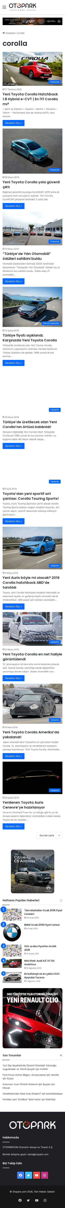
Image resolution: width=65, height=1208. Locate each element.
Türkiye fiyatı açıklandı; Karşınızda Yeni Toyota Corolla (30, 338)
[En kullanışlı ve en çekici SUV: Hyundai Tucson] (12, 977)
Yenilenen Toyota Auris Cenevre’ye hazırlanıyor (24, 805)
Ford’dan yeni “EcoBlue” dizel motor (22, 1099)
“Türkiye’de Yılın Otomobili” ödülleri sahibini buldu (27, 256)
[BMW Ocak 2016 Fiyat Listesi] (12, 932)
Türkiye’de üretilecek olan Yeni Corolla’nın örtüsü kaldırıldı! (30, 424)
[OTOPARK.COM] (22, 7)
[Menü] (4, 8)
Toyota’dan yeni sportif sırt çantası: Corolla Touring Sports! (31, 496)
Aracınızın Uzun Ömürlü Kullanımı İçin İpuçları (27, 1084)
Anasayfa (10, 33)
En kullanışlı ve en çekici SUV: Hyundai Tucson (42, 975)
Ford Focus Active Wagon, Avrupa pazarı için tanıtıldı (31, 1074)
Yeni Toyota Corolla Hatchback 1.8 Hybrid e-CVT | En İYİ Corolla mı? (30, 99)
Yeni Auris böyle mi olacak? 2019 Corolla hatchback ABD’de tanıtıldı (31, 582)
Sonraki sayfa (47, 835)
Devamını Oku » (13, 123)
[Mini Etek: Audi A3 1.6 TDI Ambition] (12, 963)
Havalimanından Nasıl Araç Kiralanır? (22, 1093)
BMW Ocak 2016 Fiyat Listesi (42, 925)
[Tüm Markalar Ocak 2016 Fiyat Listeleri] (12, 915)
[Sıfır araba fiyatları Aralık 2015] (12, 951)
